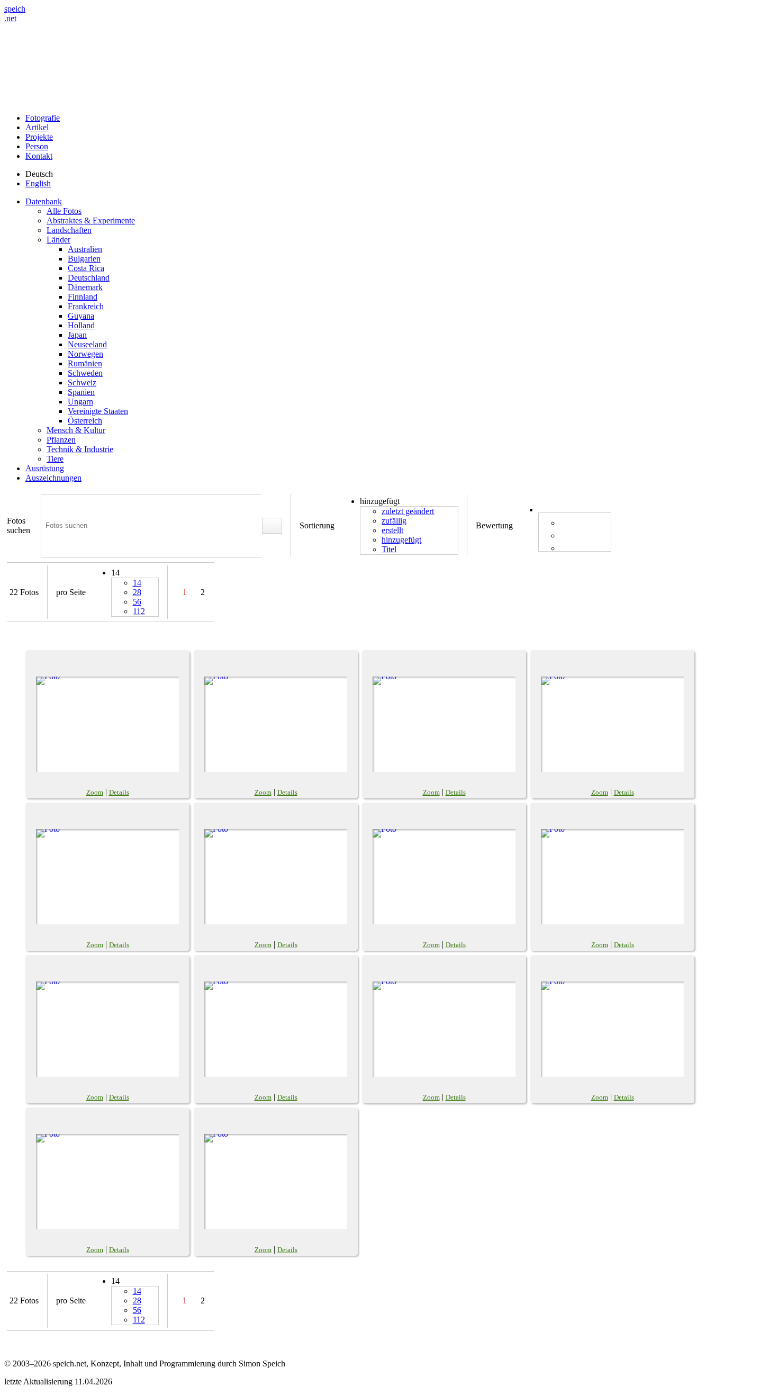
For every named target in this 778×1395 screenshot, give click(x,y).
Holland (81, 325)
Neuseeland (87, 344)
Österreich (85, 420)
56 (137, 601)
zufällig (394, 520)
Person (36, 146)
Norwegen (85, 353)
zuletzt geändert (408, 511)
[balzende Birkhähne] (444, 1029)
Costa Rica (86, 268)
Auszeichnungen (53, 477)
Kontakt (38, 155)
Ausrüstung (44, 468)
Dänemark (85, 287)
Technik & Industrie (80, 449)
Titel (389, 549)
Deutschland (89, 277)
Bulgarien (84, 258)
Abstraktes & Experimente (91, 220)
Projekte (39, 136)
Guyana (81, 315)
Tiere (55, 458)
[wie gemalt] (612, 1029)
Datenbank (43, 201)
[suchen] (272, 526)
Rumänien (85, 363)
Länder (58, 239)
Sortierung (317, 525)
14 (137, 582)
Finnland (82, 296)
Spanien (81, 392)
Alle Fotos (64, 210)
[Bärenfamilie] (275, 876)
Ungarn (80, 401)
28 (137, 592)
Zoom (94, 792)
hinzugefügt (401, 539)
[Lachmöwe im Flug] (107, 1181)
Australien (85, 249)
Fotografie (42, 117)
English (38, 183)
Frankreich (86, 306)
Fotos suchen (18, 525)
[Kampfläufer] (275, 724)
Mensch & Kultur (76, 430)
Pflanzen (61, 439)
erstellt (392, 530)
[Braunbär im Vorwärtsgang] (444, 876)
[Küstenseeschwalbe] (107, 724)
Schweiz (82, 382)
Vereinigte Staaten (98, 411)
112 (139, 611)
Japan (77, 334)
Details (119, 792)
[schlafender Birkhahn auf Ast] (275, 1029)
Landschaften (69, 230)
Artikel (37, 127)
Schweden (85, 372)
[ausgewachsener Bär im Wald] (107, 876)
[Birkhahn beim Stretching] (107, 1029)
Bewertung (494, 525)
